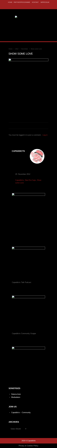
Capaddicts (19, 180)
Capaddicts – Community (21, 412)
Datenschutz (16, 394)
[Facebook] (26, 6)
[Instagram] (30, 6)
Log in (45, 135)
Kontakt (35, 2)
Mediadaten (15, 397)
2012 (16, 49)
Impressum (45, 2)
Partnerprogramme (22, 2)
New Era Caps (30, 180)
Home (10, 2)
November (24, 49)
